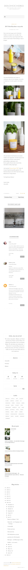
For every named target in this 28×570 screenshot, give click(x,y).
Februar (9, 551)
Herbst (12, 405)
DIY (20, 400)
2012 (8, 555)
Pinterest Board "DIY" (14, 168)
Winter (12, 416)
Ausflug (12, 398)
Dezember (10, 504)
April (9, 546)
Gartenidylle (10, 526)
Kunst (23, 407)
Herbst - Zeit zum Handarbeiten (10, 226)
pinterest (22, 378)
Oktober (9, 509)
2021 (8, 487)
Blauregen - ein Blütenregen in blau (15, 539)
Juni (9, 517)
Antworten (22, 256)
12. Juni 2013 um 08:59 (12, 264)
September (10, 511)
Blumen (7, 400)
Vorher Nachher (14, 414)
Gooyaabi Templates (15, 564)
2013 (8, 502)
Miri (10, 242)
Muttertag (12, 409)
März (9, 548)
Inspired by (14, 407)
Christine (23, 339)
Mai (9, 544)
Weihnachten (21, 414)
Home (22, 405)
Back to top (21, 567)
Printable (7, 411)
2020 (8, 490)
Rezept (16, 411)
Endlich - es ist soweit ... (13, 542)
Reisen (12, 411)
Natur (17, 409)
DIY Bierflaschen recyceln (13, 534)
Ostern (21, 409)
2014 (8, 500)
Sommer (20, 411)
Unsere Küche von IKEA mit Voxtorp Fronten (14, 451)
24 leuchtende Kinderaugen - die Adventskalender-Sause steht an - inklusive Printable (14, 475)
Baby (17, 398)
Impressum (6, 565)
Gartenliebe (13, 429)
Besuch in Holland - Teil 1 (13, 519)
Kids (19, 407)
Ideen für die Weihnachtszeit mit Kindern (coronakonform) (14, 464)
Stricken (7, 414)
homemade (8, 418)
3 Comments (6, 193)
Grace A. (11, 284)
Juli (8, 515)
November (10, 506)
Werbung (7, 416)
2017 (8, 494)
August (9, 513)
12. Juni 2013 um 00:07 (12, 244)
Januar (9, 553)
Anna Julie (14, 24)
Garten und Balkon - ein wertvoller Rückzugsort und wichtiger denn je (15, 441)
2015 (8, 498)
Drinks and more (11, 529)
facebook (8, 378)
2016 (8, 496)
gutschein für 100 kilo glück (14, 537)
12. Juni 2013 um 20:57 (12, 286)
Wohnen (16, 416)
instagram (15, 378)
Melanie (17, 339)
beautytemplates (16, 562)
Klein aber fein (11, 531)
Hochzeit (17, 405)
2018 (8, 492)
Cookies (17, 400)
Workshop (22, 416)
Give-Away (7, 405)
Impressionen (8, 407)
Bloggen (21, 398)
